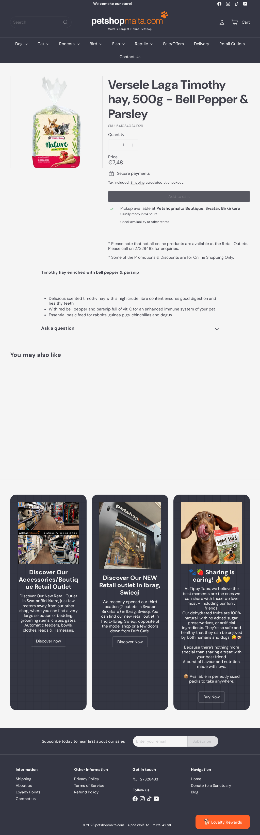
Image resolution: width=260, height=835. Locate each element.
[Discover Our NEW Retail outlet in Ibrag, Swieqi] (129, 535)
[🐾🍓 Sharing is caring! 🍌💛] (211, 532)
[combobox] (41, 22)
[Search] (65, 22)
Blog (194, 792)
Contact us (26, 798)
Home (196, 778)
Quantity (116, 134)
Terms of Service (89, 785)
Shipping (138, 182)
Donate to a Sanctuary (211, 785)
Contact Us (130, 56)
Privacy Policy (86, 778)
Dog (19, 43)
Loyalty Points (28, 792)
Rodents (67, 43)
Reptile (142, 43)
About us (24, 785)
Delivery (201, 43)
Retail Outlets (232, 43)
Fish (116, 43)
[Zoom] (56, 122)
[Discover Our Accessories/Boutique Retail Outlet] (48, 532)
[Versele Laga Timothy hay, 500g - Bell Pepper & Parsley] (28, 407)
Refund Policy (86, 792)
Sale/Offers (173, 43)
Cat (41, 43)
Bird (94, 43)
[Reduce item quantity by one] (113, 145)
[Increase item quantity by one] (132, 145)
